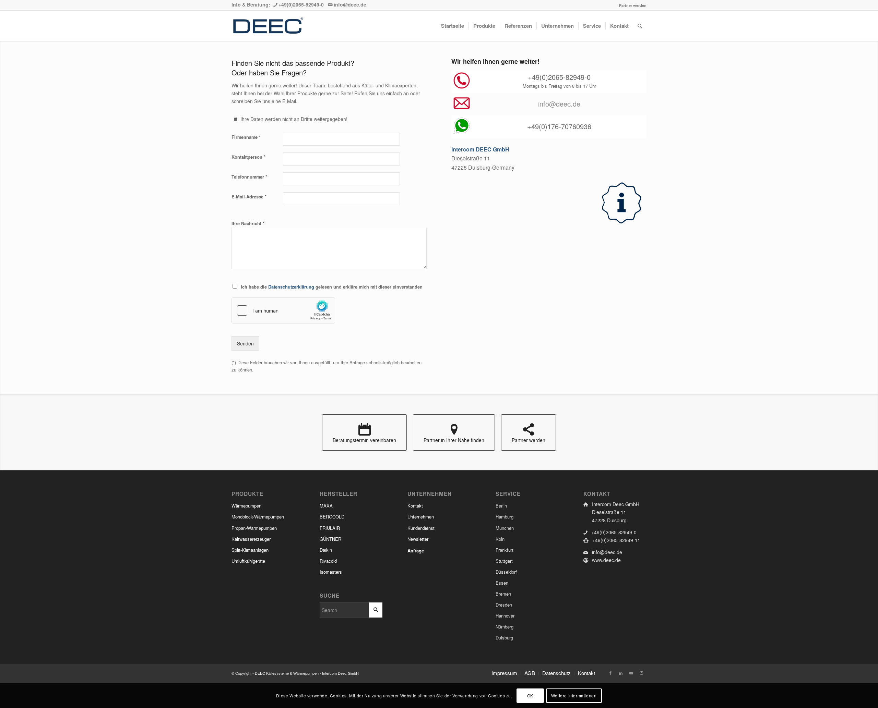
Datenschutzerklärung (291, 287)
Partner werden (632, 5)
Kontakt (415, 505)
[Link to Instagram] (641, 673)
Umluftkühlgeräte (248, 561)
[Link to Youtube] (631, 673)
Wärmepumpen (246, 505)
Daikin (326, 550)
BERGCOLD (332, 516)
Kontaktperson (248, 157)
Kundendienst (421, 528)
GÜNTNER (330, 539)
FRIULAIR (330, 528)
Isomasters (331, 572)
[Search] (639, 26)
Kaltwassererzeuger (251, 539)
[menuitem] (631, 5)
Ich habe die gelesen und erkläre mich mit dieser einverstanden (332, 287)
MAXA (326, 505)
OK (530, 695)
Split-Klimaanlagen (250, 550)
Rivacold (328, 561)
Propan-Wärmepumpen (254, 528)
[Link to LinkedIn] (621, 673)
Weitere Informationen (574, 695)
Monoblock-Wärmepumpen (258, 516)
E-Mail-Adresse (249, 196)
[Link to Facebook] (610, 673)
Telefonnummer (249, 176)
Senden (245, 343)
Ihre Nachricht (248, 223)
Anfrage (415, 550)
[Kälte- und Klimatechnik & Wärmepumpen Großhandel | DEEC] (268, 26)
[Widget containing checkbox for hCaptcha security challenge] (283, 310)
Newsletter (417, 539)
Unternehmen (420, 516)
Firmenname (246, 137)
